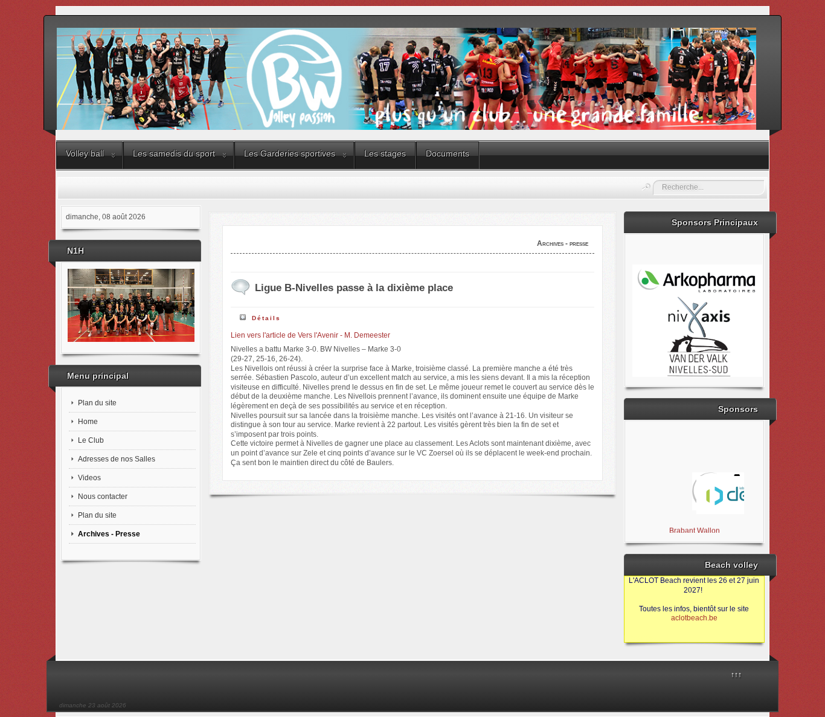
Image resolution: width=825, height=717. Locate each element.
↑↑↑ (736, 674)
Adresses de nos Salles (116, 459)
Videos (89, 478)
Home (88, 421)
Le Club (91, 440)
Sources (643, 637)
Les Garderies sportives (289, 153)
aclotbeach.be (694, 618)
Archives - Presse (109, 534)
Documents (447, 153)
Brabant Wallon (694, 527)
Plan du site (97, 403)
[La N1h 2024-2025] (131, 305)
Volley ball (85, 153)
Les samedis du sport (174, 153)
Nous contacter (102, 496)
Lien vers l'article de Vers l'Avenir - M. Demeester (310, 335)
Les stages (385, 153)
